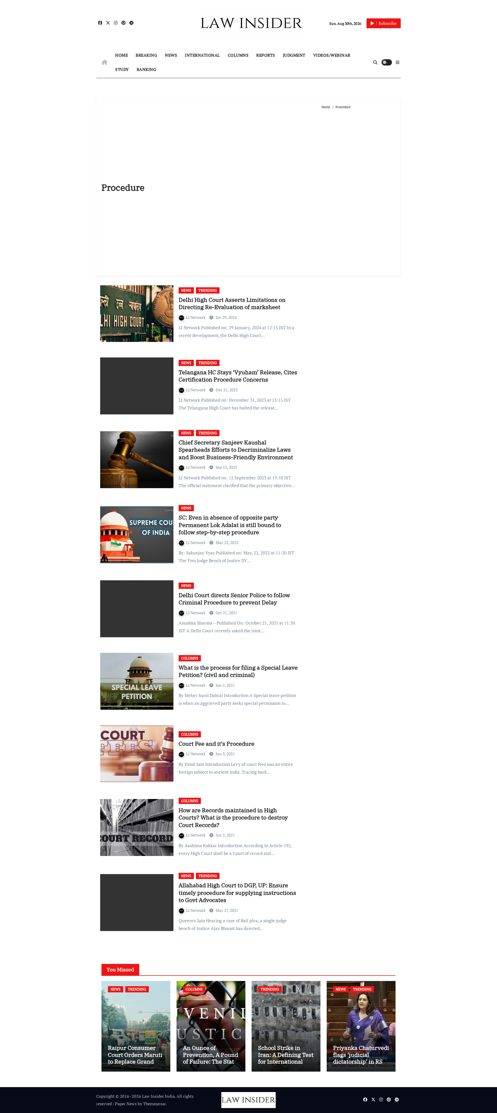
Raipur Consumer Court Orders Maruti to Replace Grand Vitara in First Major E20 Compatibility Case (135, 1065)
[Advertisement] (358, 190)
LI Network (196, 317)
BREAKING (146, 55)
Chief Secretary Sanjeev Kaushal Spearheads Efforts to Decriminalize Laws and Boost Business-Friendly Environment (236, 449)
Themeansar (154, 1104)
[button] (397, 62)
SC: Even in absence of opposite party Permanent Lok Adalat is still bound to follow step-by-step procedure (230, 525)
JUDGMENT (294, 55)
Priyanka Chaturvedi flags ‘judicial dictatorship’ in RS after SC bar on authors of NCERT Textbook (361, 1065)
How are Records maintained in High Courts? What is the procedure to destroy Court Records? (233, 817)
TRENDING (208, 290)
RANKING (146, 69)
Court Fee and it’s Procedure (216, 743)
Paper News (126, 1104)
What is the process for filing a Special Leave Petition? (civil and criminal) (238, 671)
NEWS (171, 55)
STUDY (122, 69)
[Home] (104, 62)
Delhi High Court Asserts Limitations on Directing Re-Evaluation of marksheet (232, 303)
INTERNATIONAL (202, 55)
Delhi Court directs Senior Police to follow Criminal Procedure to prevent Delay (234, 598)
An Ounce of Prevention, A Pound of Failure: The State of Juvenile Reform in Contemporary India (210, 1065)
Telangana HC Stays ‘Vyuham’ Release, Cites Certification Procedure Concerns (238, 375)
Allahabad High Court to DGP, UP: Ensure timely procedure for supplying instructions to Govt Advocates (237, 892)
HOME (121, 55)
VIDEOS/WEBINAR (331, 55)
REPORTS (265, 55)
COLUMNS (238, 55)
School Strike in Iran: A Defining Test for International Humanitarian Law (285, 1058)
